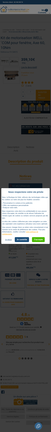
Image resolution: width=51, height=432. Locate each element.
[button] (38, 426)
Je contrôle (22, 240)
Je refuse (8, 240)
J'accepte (38, 240)
